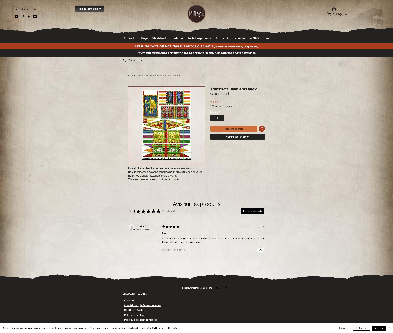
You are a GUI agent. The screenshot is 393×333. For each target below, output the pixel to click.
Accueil (132, 75)
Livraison (227, 106)
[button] (339, 14)
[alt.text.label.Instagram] (22, 16)
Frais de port (132, 300)
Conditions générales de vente (142, 305)
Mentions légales (134, 310)
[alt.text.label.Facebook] (29, 16)
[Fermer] (389, 328)
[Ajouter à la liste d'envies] (262, 129)
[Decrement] (213, 118)
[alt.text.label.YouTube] (16, 16)
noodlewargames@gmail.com (197, 287)
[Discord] (35, 16)
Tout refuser (361, 328)
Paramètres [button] (344, 328)
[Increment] (222, 118)
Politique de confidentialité (164, 328)
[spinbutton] (217, 118)
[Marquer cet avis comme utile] (260, 249)
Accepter (378, 328)
